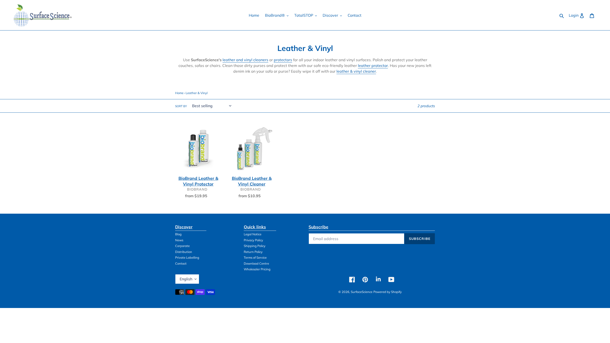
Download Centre (256, 263)
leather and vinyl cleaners (245, 59)
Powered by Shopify (387, 292)
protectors (283, 59)
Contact (181, 263)
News (179, 240)
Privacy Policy (253, 240)
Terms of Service (255, 257)
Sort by (181, 106)
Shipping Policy (254, 246)
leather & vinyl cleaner (356, 71)
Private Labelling (187, 257)
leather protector (373, 65)
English (186, 279)
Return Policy (253, 252)
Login (578, 15)
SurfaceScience (361, 292)
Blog (178, 234)
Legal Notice (252, 234)
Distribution (183, 252)
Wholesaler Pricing (257, 269)
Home (179, 93)
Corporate (182, 246)
